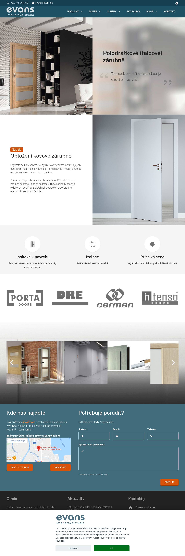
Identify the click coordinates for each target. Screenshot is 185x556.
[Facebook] (176, 3)
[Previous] (12, 362)
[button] (81, 11)
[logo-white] (20, 11)
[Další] (173, 362)
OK (111, 548)
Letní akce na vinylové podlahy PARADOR (90, 507)
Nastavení (73, 548)
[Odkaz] (92, 298)
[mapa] (39, 450)
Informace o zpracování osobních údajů (93, 475)
